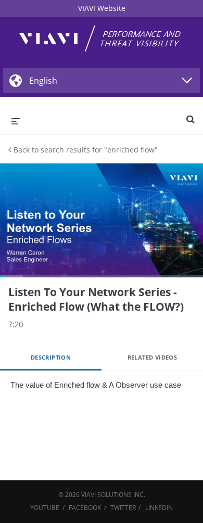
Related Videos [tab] (152, 357)
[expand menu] (15, 120)
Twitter (123, 507)
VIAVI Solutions (106, 494)
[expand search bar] (190, 115)
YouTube (44, 507)
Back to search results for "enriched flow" (84, 150)
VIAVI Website (101, 8)
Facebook (85, 507)
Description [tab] (51, 357)
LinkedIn (159, 507)
